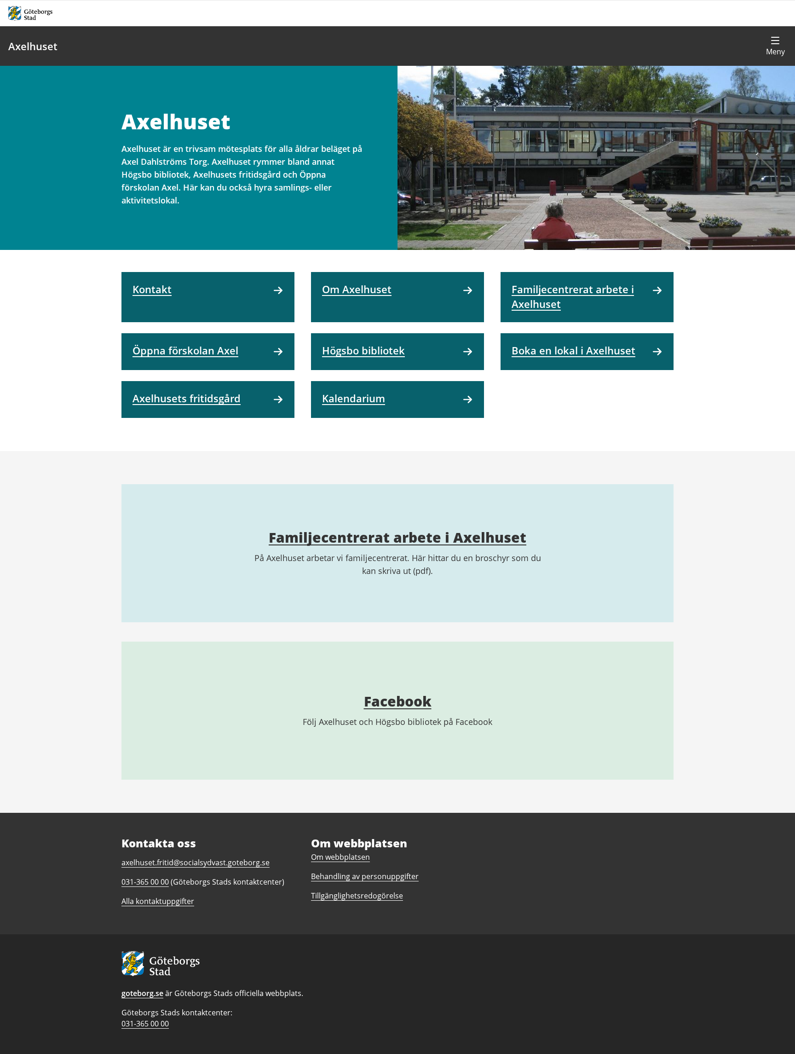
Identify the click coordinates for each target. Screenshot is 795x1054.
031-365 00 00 (145, 1024)
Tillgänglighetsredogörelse (357, 896)
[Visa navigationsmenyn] (775, 46)
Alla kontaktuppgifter (157, 901)
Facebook (398, 701)
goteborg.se (142, 993)
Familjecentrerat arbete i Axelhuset (397, 537)
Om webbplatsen (340, 857)
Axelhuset (33, 46)
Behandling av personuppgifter (365, 876)
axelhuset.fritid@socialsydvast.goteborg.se (195, 862)
